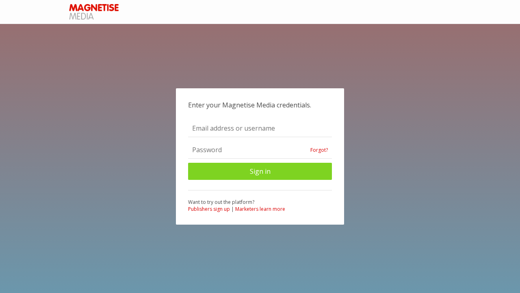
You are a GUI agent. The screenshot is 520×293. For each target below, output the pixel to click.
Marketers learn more (260, 209)
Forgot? (319, 149)
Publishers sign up (209, 209)
